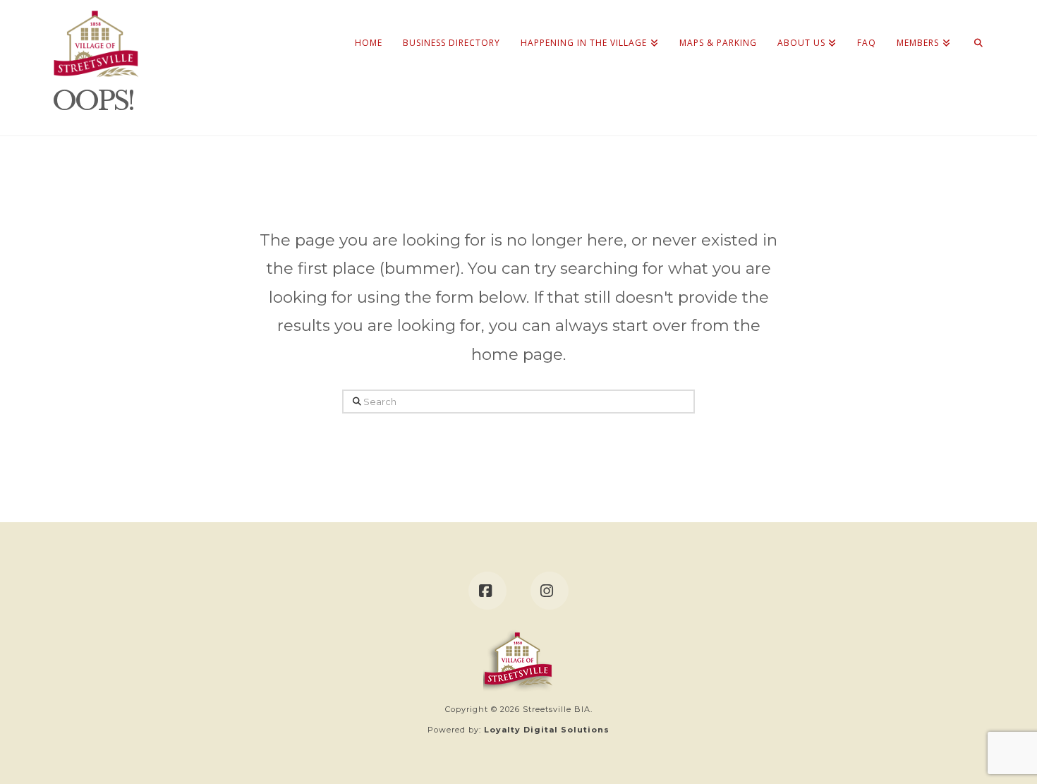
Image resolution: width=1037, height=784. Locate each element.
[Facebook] (487, 591)
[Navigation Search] (973, 28)
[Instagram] (549, 591)
